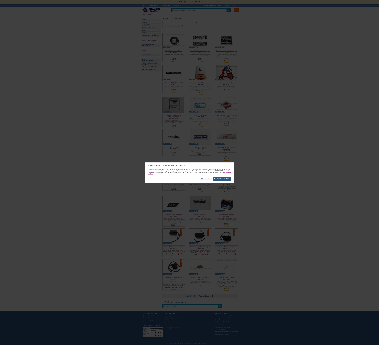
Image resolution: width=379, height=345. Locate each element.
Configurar (206, 179)
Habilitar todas (222, 179)
